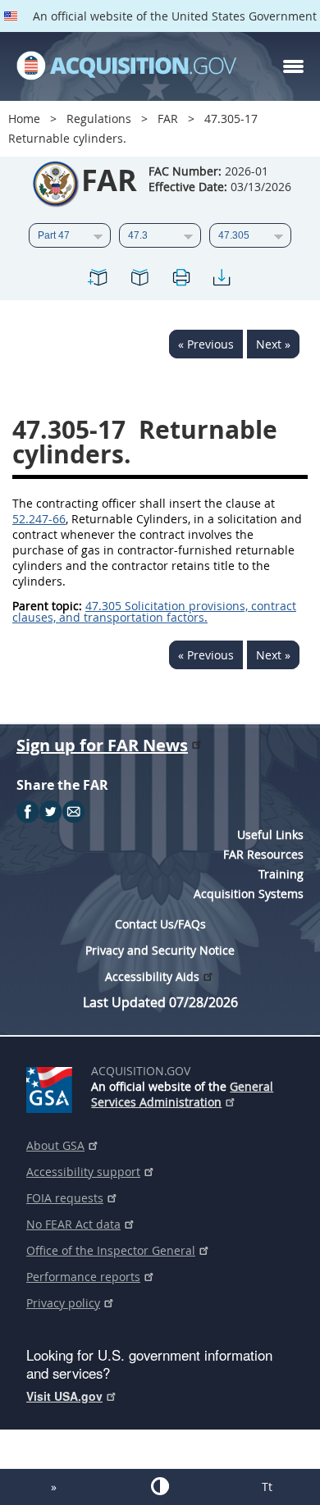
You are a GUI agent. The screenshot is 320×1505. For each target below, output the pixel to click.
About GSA (55, 1145)
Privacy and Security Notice (160, 950)
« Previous (206, 344)
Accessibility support (83, 1171)
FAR (168, 118)
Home (24, 118)
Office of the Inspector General (110, 1250)
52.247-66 (39, 519)
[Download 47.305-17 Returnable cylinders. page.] (221, 280)
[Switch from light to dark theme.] (160, 1486)
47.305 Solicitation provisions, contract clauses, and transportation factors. (154, 611)
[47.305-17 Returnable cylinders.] (98, 280)
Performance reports (83, 1276)
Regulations (98, 118)
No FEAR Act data (73, 1224)
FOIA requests (64, 1198)
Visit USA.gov (64, 1396)
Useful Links (270, 834)
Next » (273, 344)
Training (281, 874)
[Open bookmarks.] (139, 280)
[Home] (126, 66)
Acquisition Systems (249, 893)
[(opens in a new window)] (52, 1086)
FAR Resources (263, 854)
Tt (267, 1486)
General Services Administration (182, 1094)
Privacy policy (63, 1303)
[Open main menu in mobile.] (293, 66)
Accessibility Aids (152, 976)
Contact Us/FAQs (160, 924)
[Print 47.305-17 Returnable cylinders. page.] (180, 280)
